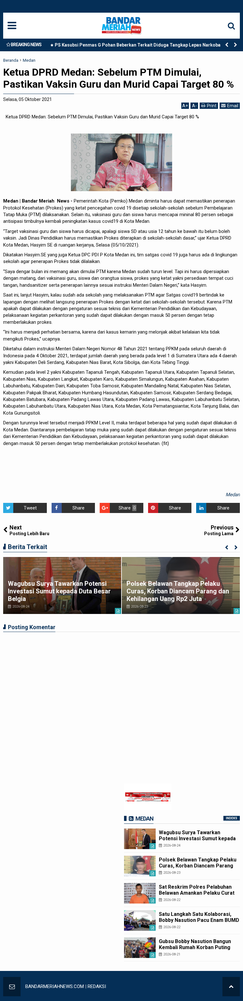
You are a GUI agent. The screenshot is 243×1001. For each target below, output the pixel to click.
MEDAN (144, 818)
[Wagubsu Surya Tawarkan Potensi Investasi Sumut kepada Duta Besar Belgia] (140, 839)
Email (232, 105)
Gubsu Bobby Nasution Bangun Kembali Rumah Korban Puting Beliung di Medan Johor (195, 947)
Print (211, 105)
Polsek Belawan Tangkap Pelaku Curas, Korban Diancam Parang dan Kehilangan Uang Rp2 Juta (178, 591)
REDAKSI (97, 986)
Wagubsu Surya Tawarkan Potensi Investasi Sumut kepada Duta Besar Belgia (59, 591)
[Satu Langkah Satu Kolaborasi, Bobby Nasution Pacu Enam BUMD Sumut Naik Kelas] (140, 920)
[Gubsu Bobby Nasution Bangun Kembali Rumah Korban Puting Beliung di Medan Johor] (140, 947)
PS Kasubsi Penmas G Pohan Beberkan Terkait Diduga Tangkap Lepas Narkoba (138, 44)
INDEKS (231, 818)
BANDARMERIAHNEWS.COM (54, 986)
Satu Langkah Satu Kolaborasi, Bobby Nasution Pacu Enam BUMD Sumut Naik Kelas (199, 920)
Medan (233, 494)
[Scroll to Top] (231, 986)
